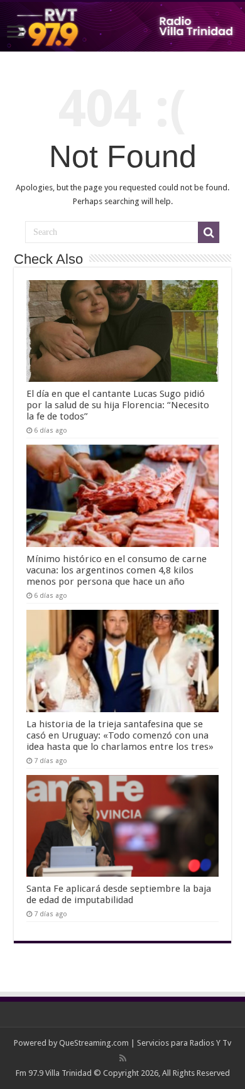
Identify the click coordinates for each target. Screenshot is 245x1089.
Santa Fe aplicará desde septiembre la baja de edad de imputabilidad (118, 894)
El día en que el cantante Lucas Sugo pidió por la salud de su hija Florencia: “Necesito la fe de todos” (117, 405)
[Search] (208, 232)
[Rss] (123, 1058)
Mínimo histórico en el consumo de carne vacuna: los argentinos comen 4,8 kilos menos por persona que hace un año (116, 570)
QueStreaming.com (94, 1043)
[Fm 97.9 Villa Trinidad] (122, 26)
